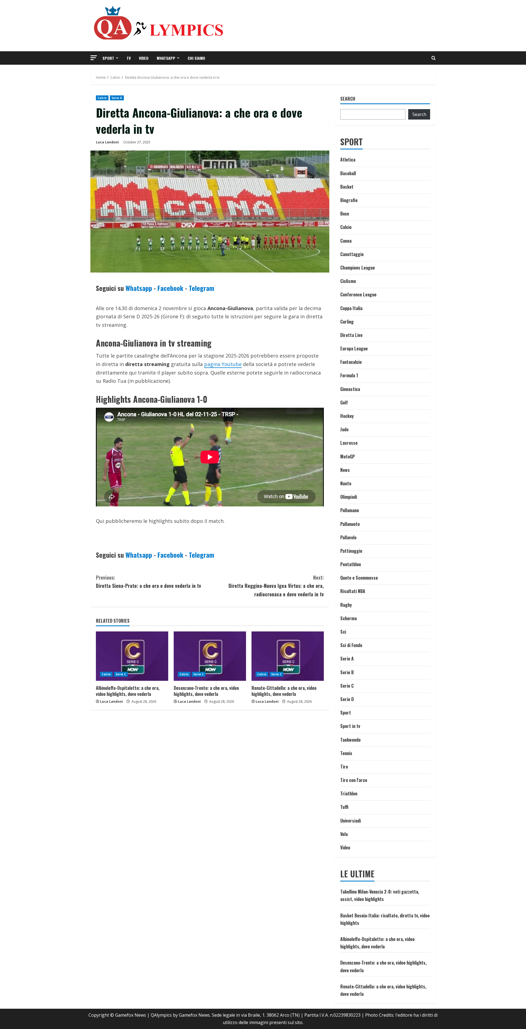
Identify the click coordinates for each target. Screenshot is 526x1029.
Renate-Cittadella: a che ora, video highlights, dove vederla (283, 691)
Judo (344, 429)
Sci (343, 631)
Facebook (170, 288)
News (345, 470)
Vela (344, 834)
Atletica (347, 159)
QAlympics (161, 1015)
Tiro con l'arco (353, 780)
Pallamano (349, 510)
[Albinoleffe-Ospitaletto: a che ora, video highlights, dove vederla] (132, 656)
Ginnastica (350, 389)
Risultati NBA (352, 591)
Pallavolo (348, 537)
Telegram (201, 288)
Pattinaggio (351, 551)
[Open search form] (433, 58)
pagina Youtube (223, 364)
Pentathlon (350, 564)
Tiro (344, 766)
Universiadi (350, 820)
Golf (344, 402)
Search (347, 99)
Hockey (347, 416)
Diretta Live (351, 335)
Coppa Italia (351, 308)
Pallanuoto (350, 524)
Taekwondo (350, 739)
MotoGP (347, 456)
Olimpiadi (348, 497)
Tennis (346, 753)
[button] (93, 57)
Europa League (354, 348)
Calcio (102, 98)
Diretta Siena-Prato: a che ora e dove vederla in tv (148, 581)
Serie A (347, 658)
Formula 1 (349, 375)
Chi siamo (196, 58)
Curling (347, 321)
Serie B (347, 672)
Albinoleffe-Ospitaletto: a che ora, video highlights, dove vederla (127, 691)
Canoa (345, 240)
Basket (346, 186)
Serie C (121, 674)
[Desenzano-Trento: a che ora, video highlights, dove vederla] (210, 656)
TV (129, 58)
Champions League (357, 267)
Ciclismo (348, 281)
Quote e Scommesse (359, 577)
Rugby (346, 605)
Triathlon (348, 793)
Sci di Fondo (351, 645)
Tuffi (344, 807)
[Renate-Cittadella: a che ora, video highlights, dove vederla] (287, 656)
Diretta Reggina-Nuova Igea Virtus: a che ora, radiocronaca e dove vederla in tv (276, 586)
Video (143, 58)
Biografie (349, 200)
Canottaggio (352, 254)
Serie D (117, 98)
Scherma (348, 618)
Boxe (344, 213)
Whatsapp (166, 58)
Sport (108, 58)
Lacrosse (349, 443)
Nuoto (345, 483)
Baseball (348, 173)
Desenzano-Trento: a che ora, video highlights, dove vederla (206, 691)
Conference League (358, 294)
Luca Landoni (107, 142)
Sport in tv (350, 726)
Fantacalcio (351, 362)
